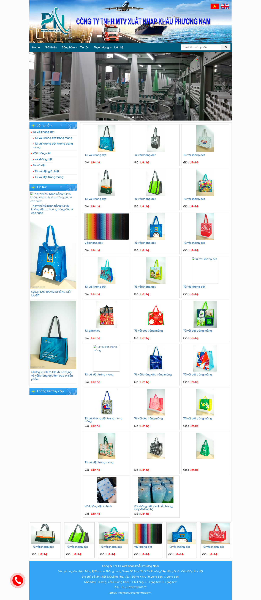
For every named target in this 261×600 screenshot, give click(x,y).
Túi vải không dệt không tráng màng (53, 145)
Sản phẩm (68, 47)
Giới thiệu (51, 47)
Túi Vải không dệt (194, 287)
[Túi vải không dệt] (106, 138)
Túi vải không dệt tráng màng (53, 138)
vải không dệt (43, 159)
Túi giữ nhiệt (92, 330)
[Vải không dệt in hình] (106, 490)
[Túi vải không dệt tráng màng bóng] (106, 402)
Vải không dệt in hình (98, 506)
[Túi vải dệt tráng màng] (156, 314)
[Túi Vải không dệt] (205, 270)
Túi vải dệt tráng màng (49, 177)
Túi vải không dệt (44, 132)
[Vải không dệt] (106, 226)
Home (36, 47)
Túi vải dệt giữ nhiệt (47, 171)
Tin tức (84, 47)
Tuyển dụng (101, 47)
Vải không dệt (42, 153)
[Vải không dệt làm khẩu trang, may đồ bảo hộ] (156, 490)
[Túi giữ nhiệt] (106, 314)
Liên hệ (118, 47)
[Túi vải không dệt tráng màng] (156, 358)
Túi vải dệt (39, 165)
